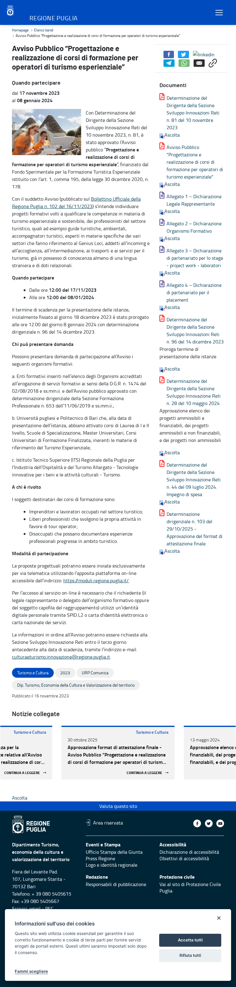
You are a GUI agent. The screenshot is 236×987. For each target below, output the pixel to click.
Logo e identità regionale (111, 864)
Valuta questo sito (118, 806)
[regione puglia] (11, 11)
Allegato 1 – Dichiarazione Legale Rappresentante (194, 200)
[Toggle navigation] (219, 12)
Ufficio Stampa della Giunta (114, 852)
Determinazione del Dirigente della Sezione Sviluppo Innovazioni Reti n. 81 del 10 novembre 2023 (193, 112)
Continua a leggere (22, 772)
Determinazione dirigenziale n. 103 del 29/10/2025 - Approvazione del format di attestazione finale (194, 529)
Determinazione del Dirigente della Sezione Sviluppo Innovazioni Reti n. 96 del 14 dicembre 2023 (195, 330)
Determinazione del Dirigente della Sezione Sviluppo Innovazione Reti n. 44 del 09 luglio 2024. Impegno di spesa (194, 479)
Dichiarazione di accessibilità (189, 852)
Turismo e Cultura (30, 732)
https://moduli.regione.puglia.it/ (96, 580)
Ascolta (172, 134)
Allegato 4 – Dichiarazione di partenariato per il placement (194, 292)
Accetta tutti (190, 939)
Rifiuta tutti (190, 955)
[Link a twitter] (209, 823)
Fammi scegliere (31, 971)
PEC (49, 908)
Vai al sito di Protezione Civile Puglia (190, 887)
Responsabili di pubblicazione (116, 884)
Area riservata (108, 822)
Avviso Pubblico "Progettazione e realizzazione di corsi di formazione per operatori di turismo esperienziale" (195, 162)
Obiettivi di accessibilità (184, 858)
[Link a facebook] (197, 823)
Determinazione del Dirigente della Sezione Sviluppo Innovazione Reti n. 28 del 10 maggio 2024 (194, 392)
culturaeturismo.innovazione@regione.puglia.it (61, 656)
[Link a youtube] (220, 823)
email (35, 908)
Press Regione (100, 858)
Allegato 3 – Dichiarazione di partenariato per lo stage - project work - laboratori (195, 258)
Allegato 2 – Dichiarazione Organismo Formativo (194, 227)
